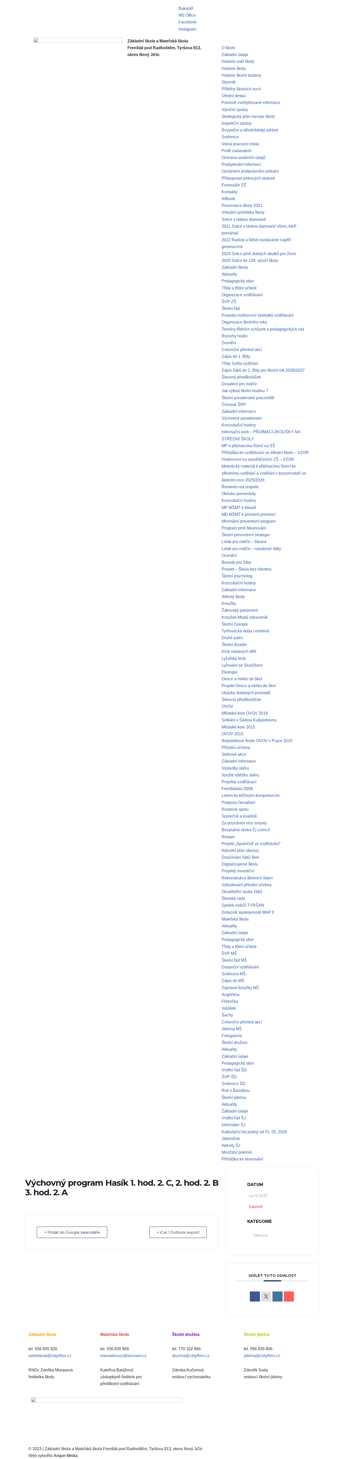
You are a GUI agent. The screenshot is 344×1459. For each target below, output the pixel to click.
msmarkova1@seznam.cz (123, 1356)
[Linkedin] (277, 1296)
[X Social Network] (266, 1296)
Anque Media (66, 1455)
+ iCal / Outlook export (178, 1232)
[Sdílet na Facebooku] (255, 1296)
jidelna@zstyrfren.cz (262, 1356)
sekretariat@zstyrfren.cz (49, 1356)
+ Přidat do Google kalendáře (72, 1232)
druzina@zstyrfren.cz (191, 1356)
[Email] (289, 1296)
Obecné (261, 1235)
